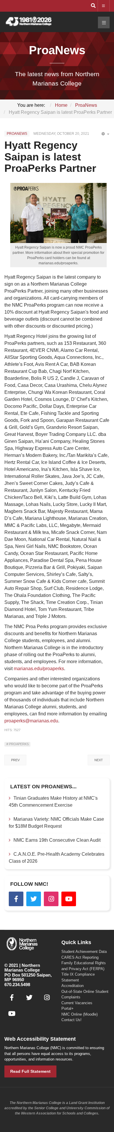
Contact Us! (71, 1020)
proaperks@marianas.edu (31, 720)
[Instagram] (51, 899)
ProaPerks (18, 744)
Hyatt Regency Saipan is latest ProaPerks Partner (50, 156)
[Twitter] (33, 899)
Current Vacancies (76, 1003)
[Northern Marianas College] (28, 22)
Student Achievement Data (84, 951)
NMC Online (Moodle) (79, 1014)
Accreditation (72, 985)
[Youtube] (68, 899)
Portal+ (67, 1008)
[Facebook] (16, 899)
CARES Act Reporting (80, 957)
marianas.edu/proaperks (39, 668)
